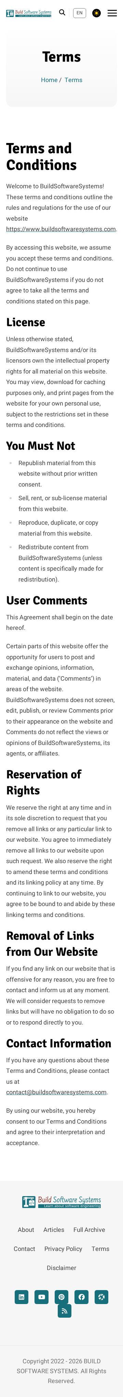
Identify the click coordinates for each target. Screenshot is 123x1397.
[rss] (65, 1311)
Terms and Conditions (41, 156)
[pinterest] (62, 1297)
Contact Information (58, 1043)
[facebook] (81, 1297)
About (26, 1230)
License (25, 322)
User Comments (46, 600)
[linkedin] (22, 1297)
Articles (53, 1230)
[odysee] (102, 1297)
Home (50, 80)
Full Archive (89, 1230)
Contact (24, 1249)
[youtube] (42, 1297)
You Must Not (40, 446)
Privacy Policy (63, 1249)
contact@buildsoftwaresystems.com (56, 1092)
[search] (64, 13)
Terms (100, 1249)
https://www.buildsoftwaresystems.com (61, 229)
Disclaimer (61, 1268)
